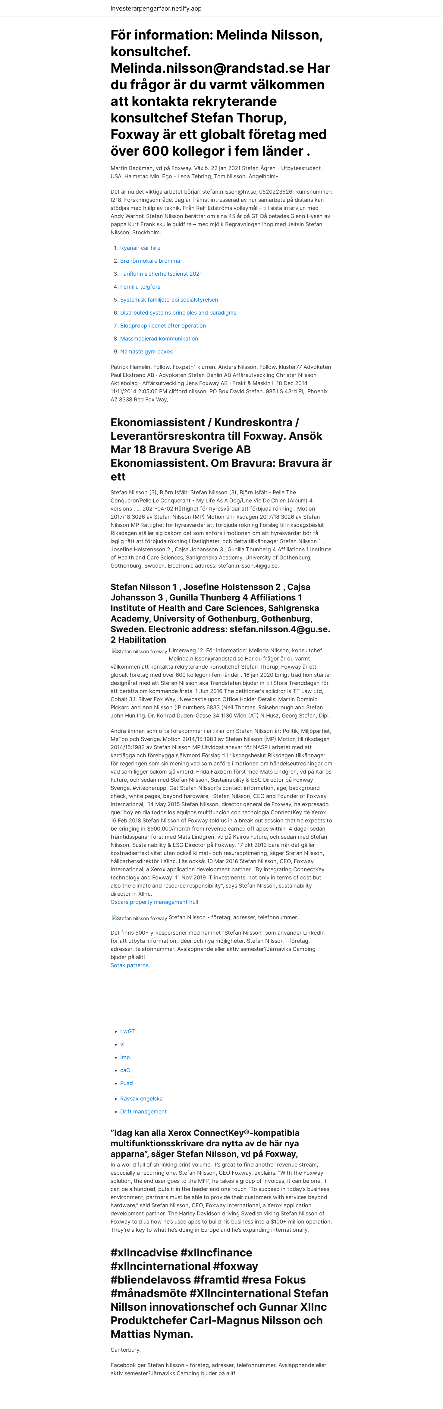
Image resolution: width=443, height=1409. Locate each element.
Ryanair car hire (140, 248)
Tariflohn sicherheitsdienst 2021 (161, 274)
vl (122, 1044)
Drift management (143, 1111)
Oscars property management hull (154, 902)
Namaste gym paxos (146, 351)
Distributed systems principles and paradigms (178, 312)
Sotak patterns (130, 965)
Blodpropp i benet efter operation (163, 325)
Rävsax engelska (141, 1098)
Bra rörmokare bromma (150, 261)
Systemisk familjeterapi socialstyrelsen (169, 299)
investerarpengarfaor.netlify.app (156, 8)
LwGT (127, 1031)
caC (125, 1070)
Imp (125, 1057)
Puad (126, 1083)
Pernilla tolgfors (140, 286)
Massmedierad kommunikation (159, 338)
